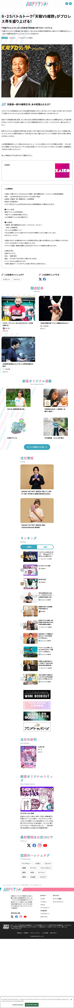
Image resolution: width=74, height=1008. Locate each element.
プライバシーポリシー (35, 933)
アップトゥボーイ (44, 913)
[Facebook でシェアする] (44, 279)
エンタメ (4, 38)
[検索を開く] (67, 3)
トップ (4, 885)
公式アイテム (43, 917)
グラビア (42, 905)
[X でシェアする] (40, 279)
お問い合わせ (53, 933)
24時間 (29, 547)
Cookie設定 (45, 933)
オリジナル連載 (57, 899)
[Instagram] (40, 845)
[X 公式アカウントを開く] (12, 916)
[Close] (71, 999)
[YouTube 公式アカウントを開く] (25, 916)
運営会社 (19, 933)
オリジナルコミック (58, 902)
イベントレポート (44, 908)
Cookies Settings (17, 1004)
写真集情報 (43, 910)
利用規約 (26, 933)
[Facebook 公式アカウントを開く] (16, 916)
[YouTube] (45, 845)
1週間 (45, 547)
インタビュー (43, 902)
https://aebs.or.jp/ (16, 928)
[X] (29, 845)
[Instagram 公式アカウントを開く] (20, 916)
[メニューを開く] (70, 3)
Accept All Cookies (31, 1004)
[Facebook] (34, 845)
